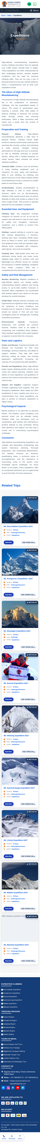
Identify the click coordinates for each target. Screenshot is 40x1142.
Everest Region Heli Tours (12, 1044)
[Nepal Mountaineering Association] (21, 1103)
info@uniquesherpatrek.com (20, 1081)
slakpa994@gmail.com (18, 1084)
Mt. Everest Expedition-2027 (16, 683)
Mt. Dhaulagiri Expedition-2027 (17, 631)
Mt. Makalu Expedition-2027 (16, 893)
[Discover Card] (24, 1115)
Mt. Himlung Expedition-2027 (16, 736)
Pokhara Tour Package (11, 1048)
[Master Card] (8, 1115)
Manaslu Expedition (10, 1007)
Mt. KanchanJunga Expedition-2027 (19, 788)
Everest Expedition (10, 996)
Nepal (9, 15)
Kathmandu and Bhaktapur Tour (14, 1062)
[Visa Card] (3, 1115)
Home (3, 15)
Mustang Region (9, 1027)
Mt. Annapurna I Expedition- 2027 (18, 579)
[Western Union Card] (18, 1115)
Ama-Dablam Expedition (12, 990)
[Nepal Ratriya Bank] (3, 1103)
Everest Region (8, 1017)
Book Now (8, 542)
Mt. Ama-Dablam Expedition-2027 (18, 526)
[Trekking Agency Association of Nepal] (25, 1103)
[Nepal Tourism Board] (12, 1103)
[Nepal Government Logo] (8, 1103)
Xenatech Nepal (16, 1129)
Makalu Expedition (10, 1003)
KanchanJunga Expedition (12, 1000)
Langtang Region (9, 1024)
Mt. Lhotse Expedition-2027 (16, 840)
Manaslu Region (9, 1031)
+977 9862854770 (17, 1077)
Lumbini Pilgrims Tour (11, 1058)
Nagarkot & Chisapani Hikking (14, 1051)
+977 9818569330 (31, 1077)
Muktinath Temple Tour (11, 1055)
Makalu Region (8, 1034)
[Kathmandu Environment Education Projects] (16, 1103)
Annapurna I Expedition (11, 993)
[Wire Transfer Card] (13, 1115)
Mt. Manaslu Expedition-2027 (16, 945)
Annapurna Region (10, 1020)
